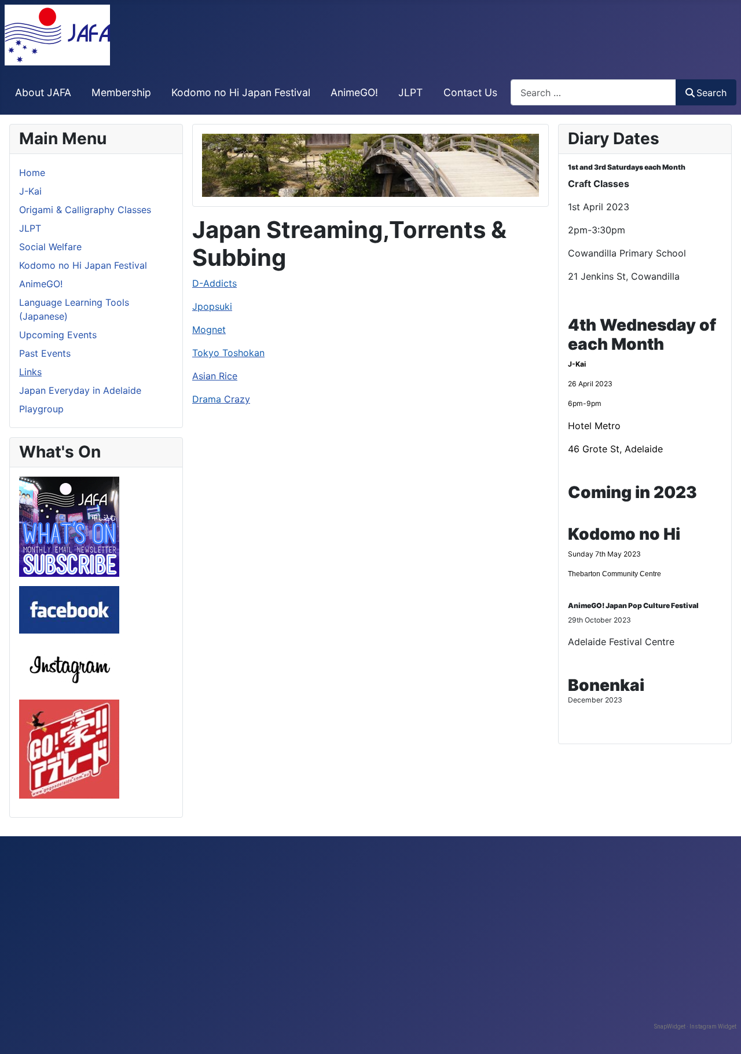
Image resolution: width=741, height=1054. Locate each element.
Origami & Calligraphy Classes (85, 209)
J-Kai (30, 191)
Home (32, 172)
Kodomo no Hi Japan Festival (240, 92)
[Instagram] (69, 665)
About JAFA (43, 92)
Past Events (45, 353)
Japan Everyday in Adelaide (80, 390)
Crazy (221, 399)
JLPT (410, 92)
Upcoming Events (58, 335)
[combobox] (593, 92)
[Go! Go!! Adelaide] (69, 748)
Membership (121, 92)
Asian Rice (214, 376)
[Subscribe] (69, 526)
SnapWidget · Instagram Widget (695, 1026)
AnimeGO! (354, 92)
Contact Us (470, 92)
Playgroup (41, 409)
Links (30, 372)
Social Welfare (50, 246)
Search (711, 92)
